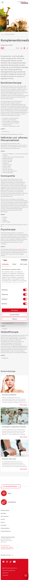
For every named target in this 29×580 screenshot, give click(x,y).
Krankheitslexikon (5, 528)
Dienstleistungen (5, 510)
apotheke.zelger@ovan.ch (7, 548)
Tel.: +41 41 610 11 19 (5, 545)
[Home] (2, 34)
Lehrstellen (3, 525)
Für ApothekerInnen (5, 531)
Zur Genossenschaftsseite (10, 486)
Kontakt (3, 519)
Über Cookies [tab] (23, 264)
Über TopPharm (5, 516)
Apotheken (3, 513)
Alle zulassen (14, 310)
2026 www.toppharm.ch (10, 568)
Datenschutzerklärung (9, 570)
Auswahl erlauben (14, 314)
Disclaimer (5, 575)
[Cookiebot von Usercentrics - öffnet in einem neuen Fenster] (20, 260)
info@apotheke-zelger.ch (7, 547)
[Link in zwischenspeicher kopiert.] (27, 48)
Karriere (3, 522)
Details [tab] (14, 264)
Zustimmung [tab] (5, 264)
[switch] (25, 294)
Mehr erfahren (23, 405)
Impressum (5, 572)
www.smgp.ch (18, 249)
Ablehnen (14, 319)
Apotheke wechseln (6, 555)
